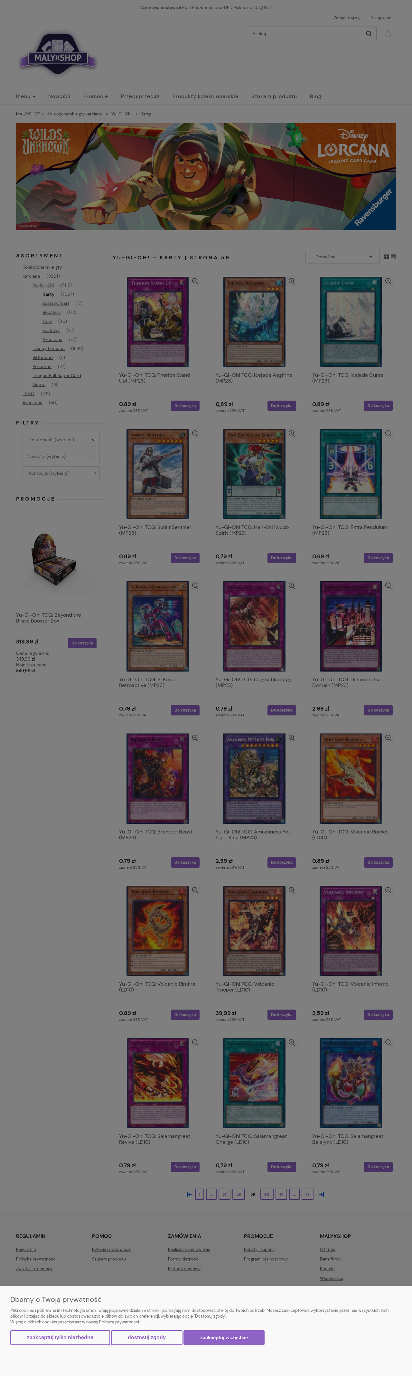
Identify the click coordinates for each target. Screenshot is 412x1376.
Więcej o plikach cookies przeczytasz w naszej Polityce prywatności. (75, 1322)
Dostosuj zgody (147, 1337)
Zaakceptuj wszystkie (224, 1337)
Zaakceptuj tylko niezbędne (60, 1337)
